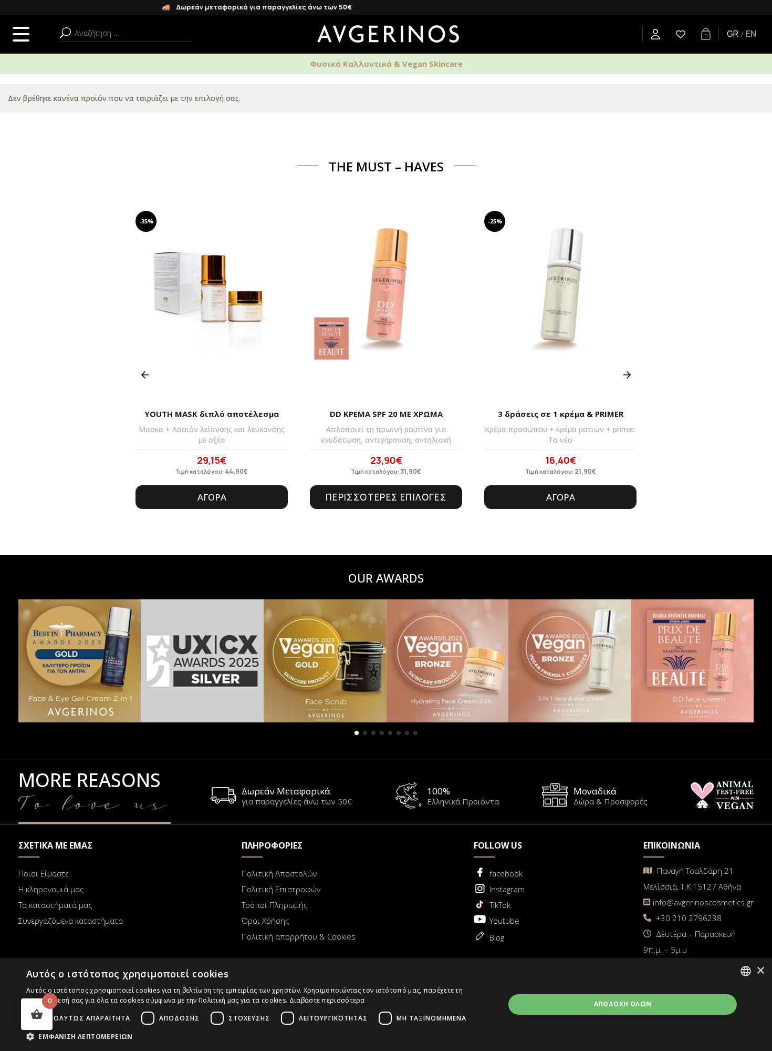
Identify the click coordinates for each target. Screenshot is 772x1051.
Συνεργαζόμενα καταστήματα (70, 920)
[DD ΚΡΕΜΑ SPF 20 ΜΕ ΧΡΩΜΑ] (386, 306)
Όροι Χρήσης (265, 920)
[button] (356, 733)
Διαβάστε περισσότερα (327, 1000)
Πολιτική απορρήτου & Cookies (299, 936)
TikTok (499, 905)
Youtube (504, 920)
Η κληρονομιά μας (51, 889)
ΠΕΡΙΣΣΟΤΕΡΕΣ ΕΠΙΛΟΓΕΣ (386, 497)
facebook (506, 873)
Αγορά (211, 497)
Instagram (507, 889)
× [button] (760, 971)
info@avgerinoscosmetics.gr (703, 902)
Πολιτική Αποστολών (279, 873)
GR (732, 33)
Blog (496, 937)
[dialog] (386, 1004)
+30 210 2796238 (688, 918)
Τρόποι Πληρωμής (275, 905)
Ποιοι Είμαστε (43, 873)
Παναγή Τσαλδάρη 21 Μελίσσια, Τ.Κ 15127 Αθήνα (692, 878)
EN (751, 33)
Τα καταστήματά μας (55, 905)
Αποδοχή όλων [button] (623, 1003)
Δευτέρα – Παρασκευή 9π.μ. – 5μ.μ (689, 941)
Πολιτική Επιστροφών (281, 889)
